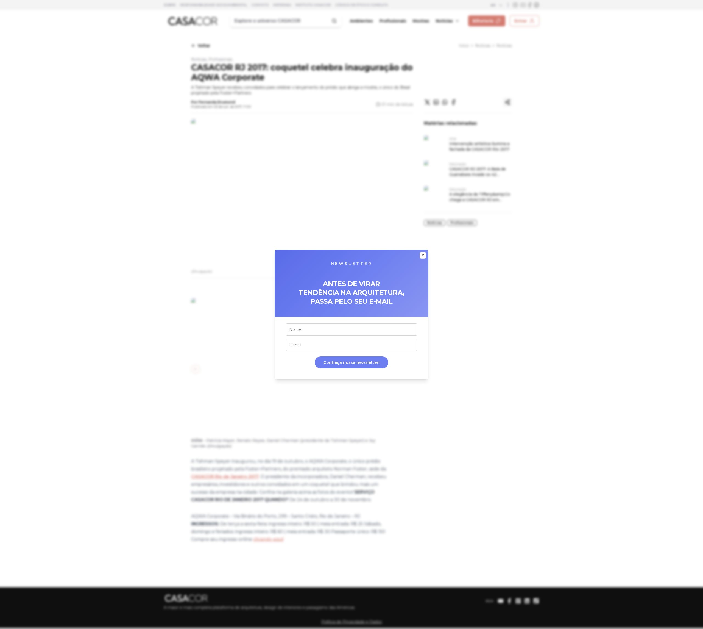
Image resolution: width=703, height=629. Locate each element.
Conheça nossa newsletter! (351, 362)
